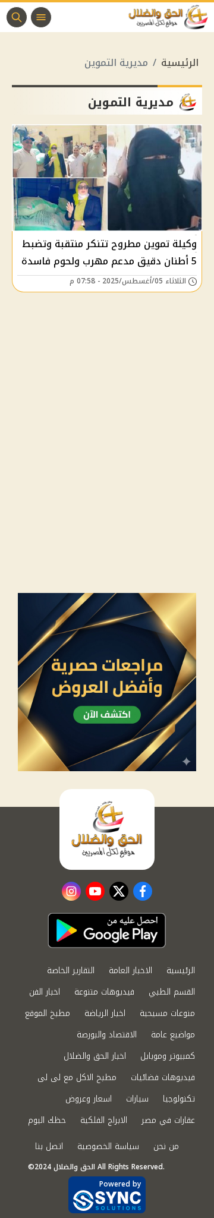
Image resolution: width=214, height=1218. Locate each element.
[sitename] (107, 829)
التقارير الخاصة (71, 971)
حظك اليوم (47, 1120)
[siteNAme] (171, 17)
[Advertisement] (107, 480)
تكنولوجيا (179, 1099)
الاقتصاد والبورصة (107, 1035)
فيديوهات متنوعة (104, 992)
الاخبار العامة (130, 971)
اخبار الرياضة (104, 1013)
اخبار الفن (44, 992)
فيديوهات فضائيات (163, 1077)
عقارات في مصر (168, 1120)
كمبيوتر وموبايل (167, 1056)
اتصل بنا (49, 1146)
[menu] (41, 17)
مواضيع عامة (173, 1035)
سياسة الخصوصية (108, 1146)
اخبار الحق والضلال (95, 1056)
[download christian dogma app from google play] (107, 930)
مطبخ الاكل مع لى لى (77, 1077)
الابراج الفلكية (103, 1120)
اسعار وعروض (88, 1099)
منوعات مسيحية (167, 1013)
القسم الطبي (172, 992)
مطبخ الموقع (47, 1013)
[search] (16, 17)
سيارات (137, 1099)
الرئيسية (180, 62)
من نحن (166, 1146)
